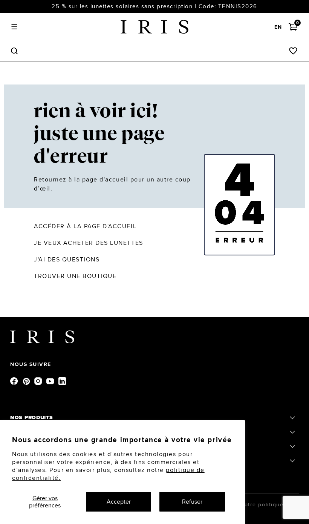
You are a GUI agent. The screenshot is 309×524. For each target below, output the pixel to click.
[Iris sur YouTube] (50, 381)
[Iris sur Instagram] (38, 381)
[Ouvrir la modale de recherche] (14, 51)
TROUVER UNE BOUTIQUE (75, 276)
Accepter (119, 501)
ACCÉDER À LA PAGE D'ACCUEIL (85, 226)
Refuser (192, 501)
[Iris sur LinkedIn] (62, 381)
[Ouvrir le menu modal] (14, 27)
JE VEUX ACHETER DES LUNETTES (88, 242)
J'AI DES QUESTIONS (66, 259)
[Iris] (154, 26)
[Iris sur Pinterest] (26, 381)
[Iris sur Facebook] (14, 381)
